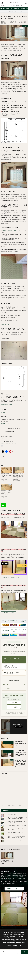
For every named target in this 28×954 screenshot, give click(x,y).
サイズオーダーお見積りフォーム (17, 934)
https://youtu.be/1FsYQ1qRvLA (8, 438)
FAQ (12, 760)
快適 (4, 23)
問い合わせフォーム (18, 230)
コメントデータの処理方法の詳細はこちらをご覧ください (12, 805)
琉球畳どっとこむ (17, 945)
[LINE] (3, 505)
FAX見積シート (4, 412)
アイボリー (4, 21)
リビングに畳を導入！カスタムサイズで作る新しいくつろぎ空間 (7, 862)
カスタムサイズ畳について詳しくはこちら (11, 577)
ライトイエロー (20, 21)
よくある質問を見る (14, 688)
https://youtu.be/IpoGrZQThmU (8, 443)
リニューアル (17, 22)
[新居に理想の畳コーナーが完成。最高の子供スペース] (6, 470)
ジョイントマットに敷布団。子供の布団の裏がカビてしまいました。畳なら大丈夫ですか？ (17, 837)
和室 (25, 22)
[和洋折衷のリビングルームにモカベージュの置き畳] (6, 487)
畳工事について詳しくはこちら (9, 612)
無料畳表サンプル (5, 423)
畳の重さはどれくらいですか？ (14, 814)
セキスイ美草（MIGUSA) (22, 11)
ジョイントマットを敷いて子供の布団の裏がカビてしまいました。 (17, 829)
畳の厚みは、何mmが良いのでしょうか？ (16, 832)
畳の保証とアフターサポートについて (14, 937)
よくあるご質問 (13, 936)
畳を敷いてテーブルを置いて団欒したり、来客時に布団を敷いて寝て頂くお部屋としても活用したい (18, 476)
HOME (3, 11)
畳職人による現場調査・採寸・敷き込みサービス (14, 942)
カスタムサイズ (12, 22)
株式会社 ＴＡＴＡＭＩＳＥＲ (14, 888)
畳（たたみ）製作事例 (11, 11)
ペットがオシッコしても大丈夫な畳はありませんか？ (17, 840)
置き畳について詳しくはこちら (9, 541)
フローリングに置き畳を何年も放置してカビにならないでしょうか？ (17, 822)
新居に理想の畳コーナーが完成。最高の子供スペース (6, 475)
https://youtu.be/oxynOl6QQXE (8, 433)
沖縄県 (24, 21)
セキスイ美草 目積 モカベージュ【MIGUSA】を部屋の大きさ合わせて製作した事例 (21, 753)
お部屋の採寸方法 (5, 324)
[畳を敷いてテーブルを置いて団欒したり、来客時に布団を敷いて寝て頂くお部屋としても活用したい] (18, 470)
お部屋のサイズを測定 (7, 230)
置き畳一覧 (3, 5)
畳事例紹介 (21, 936)
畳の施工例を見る (14, 684)
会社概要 (6, 936)
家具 (2, 23)
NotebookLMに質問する (13, 707)
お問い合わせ (22, 5)
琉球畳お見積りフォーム (6, 404)
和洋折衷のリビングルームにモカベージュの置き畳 (6, 492)
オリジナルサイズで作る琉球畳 (13, 5)
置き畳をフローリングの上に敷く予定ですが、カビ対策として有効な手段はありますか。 (17, 818)
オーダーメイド (5, 22)
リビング (22, 22)
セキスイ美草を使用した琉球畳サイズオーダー (13, 397)
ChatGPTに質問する (14, 702)
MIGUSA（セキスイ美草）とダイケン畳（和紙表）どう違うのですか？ (17, 826)
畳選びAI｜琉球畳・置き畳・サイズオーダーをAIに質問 (14, 940)
